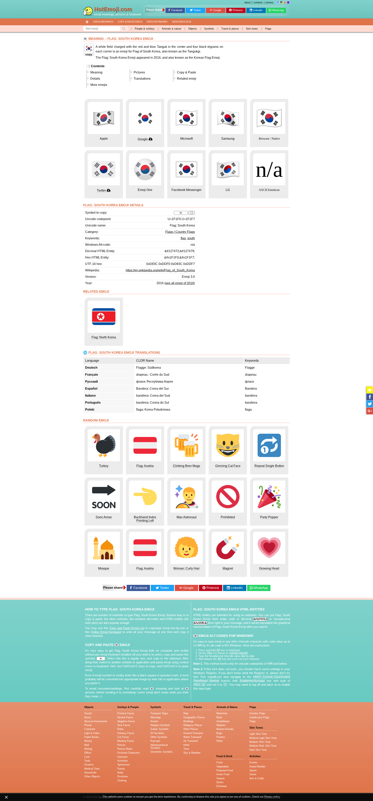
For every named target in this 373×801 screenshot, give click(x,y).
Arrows (154, 721)
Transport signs (159, 713)
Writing (88, 748)
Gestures (122, 756)
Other (219, 740)
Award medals (257, 766)
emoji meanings (104, 14)
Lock (87, 756)
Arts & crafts (256, 778)
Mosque (103, 568)
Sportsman (123, 764)
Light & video (91, 733)
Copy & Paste (186, 72)
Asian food (222, 774)
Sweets (220, 778)
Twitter (197, 10)
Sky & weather (191, 752)
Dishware (221, 786)
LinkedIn (257, 10)
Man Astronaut (186, 517)
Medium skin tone (259, 741)
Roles (120, 729)
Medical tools (92, 768)
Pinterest (238, 10)
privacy (269, 2)
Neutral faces (125, 717)
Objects (192, 28)
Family (121, 768)
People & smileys (145, 28)
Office (87, 752)
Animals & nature (171, 28)
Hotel (186, 745)
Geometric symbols (161, 751)
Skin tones (252, 28)
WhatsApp (278, 10)
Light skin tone (258, 733)
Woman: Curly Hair (186, 568)
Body (120, 772)
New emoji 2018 (181, 21)
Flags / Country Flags (180, 231)
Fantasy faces (125, 733)
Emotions (122, 776)
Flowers (220, 737)
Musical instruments (95, 721)
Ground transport (193, 733)
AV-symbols (157, 733)
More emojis (98, 84)
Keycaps (155, 740)
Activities (122, 760)
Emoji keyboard (157, 21)
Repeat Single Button (269, 466)
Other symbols (158, 737)
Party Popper (269, 517)
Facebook (176, 10)
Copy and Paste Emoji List (127, 628)
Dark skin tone (258, 749)
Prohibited (228, 517)
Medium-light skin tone (263, 738)
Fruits (219, 762)
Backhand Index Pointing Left (145, 518)
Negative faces (126, 721)
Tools (87, 760)
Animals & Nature (226, 707)
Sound (88, 713)
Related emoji (186, 78)
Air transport (190, 740)
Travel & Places (192, 707)
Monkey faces (125, 740)
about (247, 2)
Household (90, 772)
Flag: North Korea (104, 337)
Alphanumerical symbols (159, 746)
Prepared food (224, 770)
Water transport (192, 737)
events (253, 762)
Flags (268, 28)
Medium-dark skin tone (262, 745)
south (191, 238)
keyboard (135, 14)
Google (217, 10)
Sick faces (123, 725)
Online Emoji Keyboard (106, 632)
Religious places (192, 725)
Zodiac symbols (159, 729)
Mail (86, 745)
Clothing (121, 780)
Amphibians (223, 721)
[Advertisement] (257, 70)
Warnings (155, 717)
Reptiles (221, 725)
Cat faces (123, 737)
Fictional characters (128, 752)
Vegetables (222, 766)
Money (88, 740)
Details (95, 78)
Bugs (219, 733)
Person (121, 745)
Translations (142, 78)
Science (88, 764)
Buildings (188, 721)
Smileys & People (128, 707)
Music (87, 717)
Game (252, 774)
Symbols (209, 28)
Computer (89, 729)
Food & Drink (224, 756)
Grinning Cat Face (228, 466)
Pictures (139, 72)
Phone (88, 725)
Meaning (96, 72)
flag (183, 238)
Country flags (257, 713)
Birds (219, 717)
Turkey (103, 466)
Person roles (124, 748)
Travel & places (230, 28)
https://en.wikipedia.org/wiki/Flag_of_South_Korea (160, 270)
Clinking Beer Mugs (186, 466)
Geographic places (194, 717)
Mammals (221, 713)
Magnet (228, 568)
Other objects (92, 776)
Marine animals (225, 729)
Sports (253, 770)
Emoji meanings (103, 21)
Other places (190, 729)
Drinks (220, 782)
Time (186, 748)
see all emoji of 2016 (179, 283)
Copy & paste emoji (130, 21)
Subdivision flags (259, 717)
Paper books (91, 737)
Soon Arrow (104, 517)
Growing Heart (269, 568)
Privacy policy (272, 796)
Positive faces (125, 713)
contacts (258, 2)
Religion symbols (160, 725)
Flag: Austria (145, 466)
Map (185, 713)
